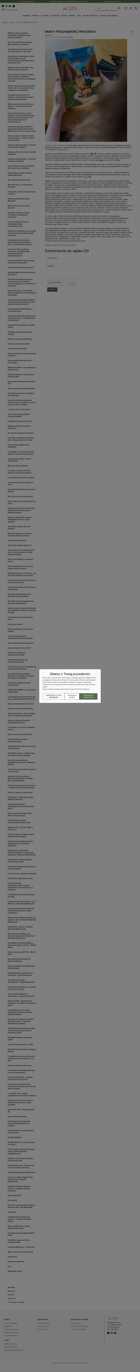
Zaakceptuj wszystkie (88, 696)
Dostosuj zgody (72, 696)
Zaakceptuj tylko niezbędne (53, 696)
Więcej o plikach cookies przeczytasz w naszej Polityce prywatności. (66, 689)
